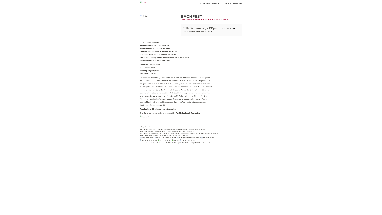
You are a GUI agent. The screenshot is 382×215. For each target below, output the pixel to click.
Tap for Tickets (229, 28)
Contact (227, 3)
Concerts (205, 3)
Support (216, 3)
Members (237, 3)
